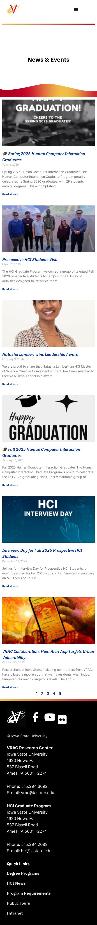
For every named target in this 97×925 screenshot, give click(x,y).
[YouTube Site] (50, 717)
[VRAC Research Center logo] (16, 717)
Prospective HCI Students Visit (30, 259)
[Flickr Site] (62, 720)
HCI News (16, 883)
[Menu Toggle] (76, 9)
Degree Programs (23, 873)
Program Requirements (29, 893)
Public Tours (18, 903)
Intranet (15, 913)
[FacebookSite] (35, 717)
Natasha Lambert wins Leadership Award (40, 354)
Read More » (10, 194)
